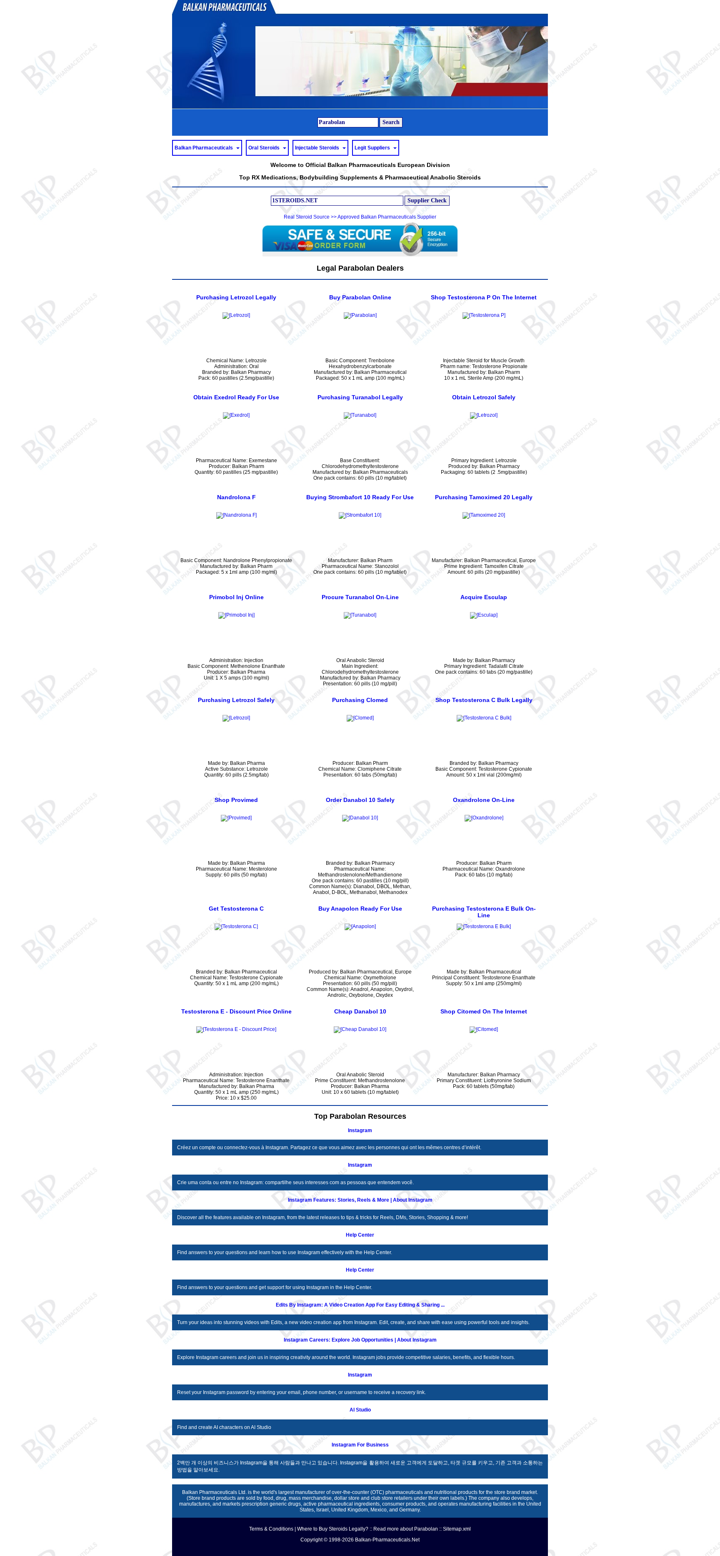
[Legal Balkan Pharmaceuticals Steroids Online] (360, 54)
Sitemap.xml (457, 1529)
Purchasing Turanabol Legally (360, 397)
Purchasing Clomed (360, 700)
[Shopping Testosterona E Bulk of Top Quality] (484, 926)
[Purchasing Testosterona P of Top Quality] (483, 315)
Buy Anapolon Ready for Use (360, 908)
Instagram (360, 1130)
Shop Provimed (236, 800)
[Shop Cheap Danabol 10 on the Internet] (360, 1029)
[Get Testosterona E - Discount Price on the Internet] (236, 1029)
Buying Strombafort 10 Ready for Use (360, 497)
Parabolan (426, 1529)
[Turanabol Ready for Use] (360, 415)
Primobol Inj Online (236, 597)
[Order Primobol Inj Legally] (236, 615)
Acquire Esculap (483, 597)
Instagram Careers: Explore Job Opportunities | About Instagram (360, 1340)
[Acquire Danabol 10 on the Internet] (360, 818)
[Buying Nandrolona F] (236, 515)
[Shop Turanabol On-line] (360, 615)
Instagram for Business (360, 1445)
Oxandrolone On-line (484, 800)
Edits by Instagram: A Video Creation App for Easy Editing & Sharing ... (360, 1305)
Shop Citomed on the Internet (483, 1011)
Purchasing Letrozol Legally (236, 297)
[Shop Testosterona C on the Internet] (236, 926)
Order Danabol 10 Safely (360, 800)
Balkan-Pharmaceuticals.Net (387, 1540)
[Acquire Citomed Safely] (484, 1029)
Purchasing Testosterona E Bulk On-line (484, 912)
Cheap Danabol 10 (360, 1011)
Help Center (360, 1235)
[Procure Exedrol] (236, 415)
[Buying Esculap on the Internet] (484, 615)
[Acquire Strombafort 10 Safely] (360, 515)
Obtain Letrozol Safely (483, 397)
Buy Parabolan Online (360, 297)
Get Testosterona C (236, 908)
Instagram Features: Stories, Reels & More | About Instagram (360, 1200)
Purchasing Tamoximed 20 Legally (483, 497)
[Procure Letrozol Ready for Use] (484, 415)
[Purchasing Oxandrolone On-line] (484, 818)
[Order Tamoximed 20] (483, 515)
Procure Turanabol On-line (360, 597)
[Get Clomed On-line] (360, 718)
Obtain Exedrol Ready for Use (236, 397)
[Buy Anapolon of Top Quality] (360, 926)
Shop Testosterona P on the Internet (484, 297)
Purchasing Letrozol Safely (236, 700)
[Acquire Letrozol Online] (236, 718)
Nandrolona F (236, 497)
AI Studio (360, 1410)
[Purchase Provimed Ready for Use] (236, 818)
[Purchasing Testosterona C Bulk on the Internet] (484, 718)
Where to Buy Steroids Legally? (332, 1529)
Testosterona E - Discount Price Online (236, 1011)
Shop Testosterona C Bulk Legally (483, 700)
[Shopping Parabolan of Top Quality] (360, 315)
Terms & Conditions (271, 1529)
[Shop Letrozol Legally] (236, 315)
